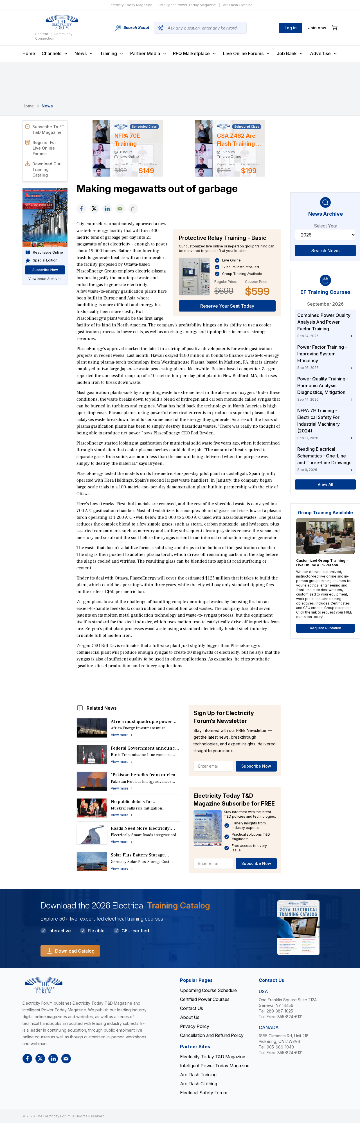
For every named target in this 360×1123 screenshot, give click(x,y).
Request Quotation (325, 628)
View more (120, 735)
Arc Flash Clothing (238, 5)
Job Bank (287, 53)
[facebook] (81, 209)
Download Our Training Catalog (46, 169)
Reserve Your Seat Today (227, 306)
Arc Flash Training (198, 1074)
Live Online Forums (243, 53)
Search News (325, 250)
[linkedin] (107, 209)
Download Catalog (74, 951)
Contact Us (191, 1008)
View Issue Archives (45, 279)
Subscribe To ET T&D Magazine (48, 129)
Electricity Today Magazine (130, 5)
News (81, 53)
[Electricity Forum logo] (62, 22)
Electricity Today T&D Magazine (212, 1056)
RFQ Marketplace (191, 53)
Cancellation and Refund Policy (212, 1035)
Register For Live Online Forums (44, 148)
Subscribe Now (256, 766)
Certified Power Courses (205, 999)
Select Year (325, 226)
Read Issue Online (48, 252)
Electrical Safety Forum (203, 1092)
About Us (189, 1017)
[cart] (335, 28)
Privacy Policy (194, 1026)
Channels (51, 53)
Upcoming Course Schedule (208, 990)
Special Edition (45, 260)
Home (28, 53)
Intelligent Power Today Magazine (187, 5)
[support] (120, 209)
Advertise (320, 53)
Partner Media (145, 53)
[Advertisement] (178, 685)
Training (108, 53)
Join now (317, 27)
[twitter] (94, 209)
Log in (291, 27)
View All (325, 484)
